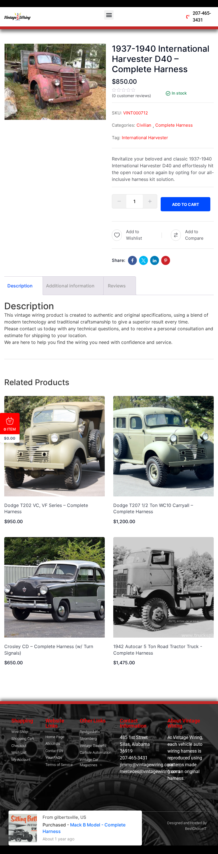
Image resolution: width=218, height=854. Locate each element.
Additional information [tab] (70, 286)
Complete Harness (174, 125)
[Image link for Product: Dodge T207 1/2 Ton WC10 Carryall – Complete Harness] (163, 446)
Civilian (144, 125)
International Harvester (145, 137)
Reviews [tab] (117, 286)
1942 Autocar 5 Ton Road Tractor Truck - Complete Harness (157, 649)
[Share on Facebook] (132, 260)
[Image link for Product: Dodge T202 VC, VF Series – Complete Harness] (54, 446)
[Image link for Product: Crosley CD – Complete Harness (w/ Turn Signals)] (54, 587)
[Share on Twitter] (143, 260)
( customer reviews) (131, 95)
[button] (109, 15)
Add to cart (185, 204)
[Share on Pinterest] (165, 260)
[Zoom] (99, 51)
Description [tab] (20, 286)
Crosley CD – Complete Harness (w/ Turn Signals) (48, 649)
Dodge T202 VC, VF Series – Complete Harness (46, 508)
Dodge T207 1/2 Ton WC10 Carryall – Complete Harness (153, 508)
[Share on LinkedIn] (154, 260)
